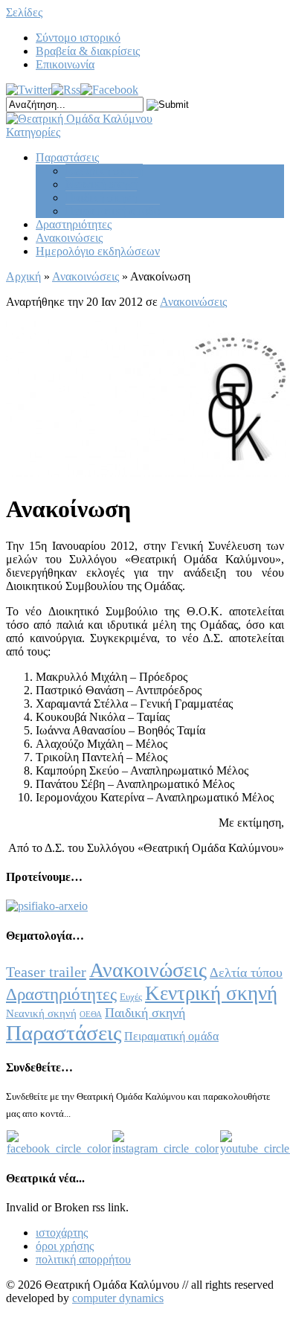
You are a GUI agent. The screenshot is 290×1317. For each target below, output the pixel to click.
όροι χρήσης (65, 1246)
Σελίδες (24, 12)
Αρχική (23, 276)
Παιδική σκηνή (101, 197)
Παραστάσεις (67, 157)
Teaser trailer (46, 972)
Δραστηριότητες (74, 224)
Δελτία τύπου (246, 972)
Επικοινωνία (65, 64)
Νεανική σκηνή (101, 184)
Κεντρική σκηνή (104, 170)
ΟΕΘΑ (91, 1014)
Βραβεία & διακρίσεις (88, 51)
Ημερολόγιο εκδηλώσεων (98, 251)
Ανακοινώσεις (69, 237)
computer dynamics (118, 1298)
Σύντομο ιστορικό (78, 37)
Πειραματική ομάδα (112, 211)
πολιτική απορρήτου (83, 1259)
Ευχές (131, 996)
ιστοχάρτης (62, 1232)
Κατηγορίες (33, 132)
